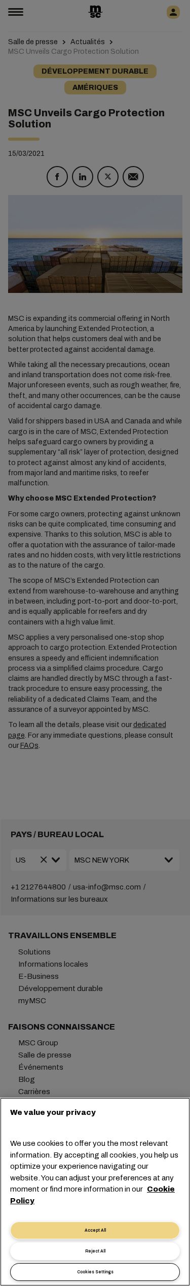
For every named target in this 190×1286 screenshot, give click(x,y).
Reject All (95, 1251)
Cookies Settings (95, 1272)
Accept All (95, 1230)
